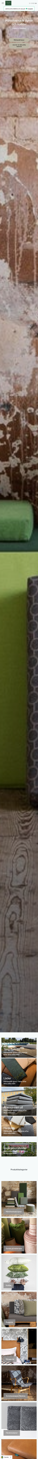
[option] (19, 521)
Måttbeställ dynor (19, 40)
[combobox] (6, 1457)
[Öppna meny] (2, 3)
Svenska (6, 1457)
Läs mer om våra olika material (19, 45)
